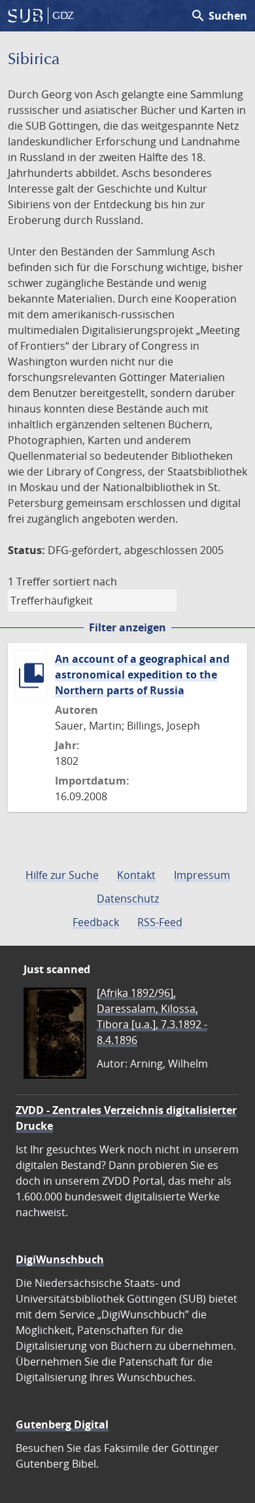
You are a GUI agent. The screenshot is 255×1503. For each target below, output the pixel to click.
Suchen (218, 16)
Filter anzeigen (127, 627)
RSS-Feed (159, 922)
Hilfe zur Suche (62, 875)
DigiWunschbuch (60, 1259)
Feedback (96, 922)
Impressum (202, 875)
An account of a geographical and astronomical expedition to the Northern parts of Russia (142, 674)
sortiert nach (85, 581)
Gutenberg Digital (62, 1424)
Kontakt (136, 875)
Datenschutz (128, 898)
